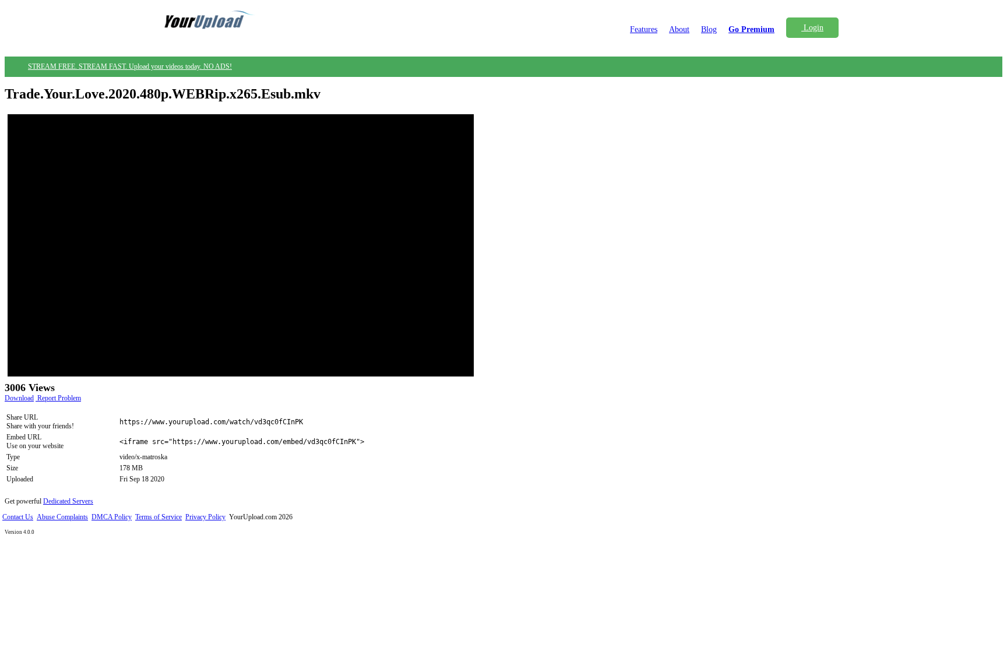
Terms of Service (158, 517)
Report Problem (58, 398)
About (679, 29)
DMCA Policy (111, 517)
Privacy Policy (205, 517)
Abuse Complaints (62, 517)
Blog (709, 29)
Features (643, 29)
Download (19, 398)
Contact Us (17, 517)
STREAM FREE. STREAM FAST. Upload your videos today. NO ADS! (130, 66)
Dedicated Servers (68, 501)
